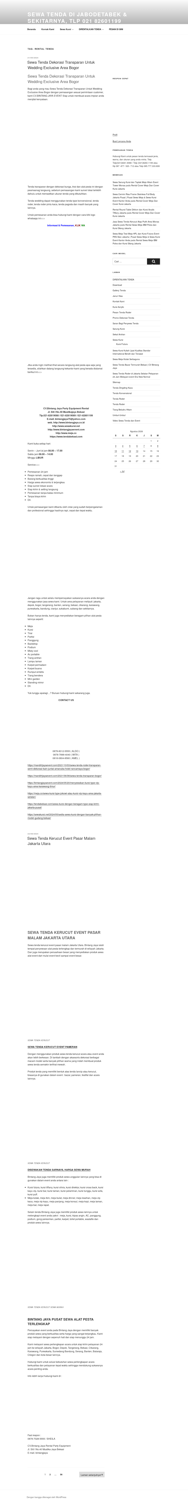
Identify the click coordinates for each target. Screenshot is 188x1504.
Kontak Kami (47, 29)
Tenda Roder (119, 398)
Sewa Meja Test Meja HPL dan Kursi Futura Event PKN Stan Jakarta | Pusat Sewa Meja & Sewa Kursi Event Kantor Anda (136, 237)
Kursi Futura (122, 344)
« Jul (122, 471)
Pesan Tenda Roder (122, 312)
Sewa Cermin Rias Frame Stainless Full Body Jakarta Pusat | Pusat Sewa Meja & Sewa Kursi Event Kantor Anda (134, 197)
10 (116, 450)
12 (130, 450)
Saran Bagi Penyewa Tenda (126, 323)
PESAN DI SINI (116, 29)
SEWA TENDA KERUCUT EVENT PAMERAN (52, 1047)
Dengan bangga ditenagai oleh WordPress (46, 1497)
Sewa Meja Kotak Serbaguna (126, 359)
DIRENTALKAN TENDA (90, 29)
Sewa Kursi (65, 29)
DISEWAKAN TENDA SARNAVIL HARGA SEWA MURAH (59, 1169)
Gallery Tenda (119, 290)
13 (137, 450)
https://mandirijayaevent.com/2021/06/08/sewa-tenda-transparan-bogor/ (65, 775)
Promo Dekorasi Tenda (123, 317)
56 (62, 1474)
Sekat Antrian (119, 334)
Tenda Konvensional (122, 393)
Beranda (31, 29)
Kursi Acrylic (118, 306)
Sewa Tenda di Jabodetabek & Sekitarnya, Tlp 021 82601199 (77, 17)
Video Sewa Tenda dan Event (126, 420)
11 (123, 450)
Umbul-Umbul (119, 415)
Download (117, 284)
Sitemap (116, 382)
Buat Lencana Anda (122, 141)
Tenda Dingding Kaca (123, 387)
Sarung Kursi (119, 328)
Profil (115, 134)
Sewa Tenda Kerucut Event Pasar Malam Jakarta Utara (61, 840)
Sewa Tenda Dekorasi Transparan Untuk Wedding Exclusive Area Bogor (61, 64)
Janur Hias (118, 295)
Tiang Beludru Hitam (122, 409)
